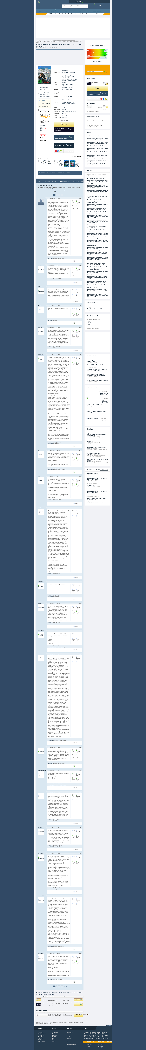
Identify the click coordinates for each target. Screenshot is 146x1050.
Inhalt (40, 181)
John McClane (41, 630)
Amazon (55, 40)
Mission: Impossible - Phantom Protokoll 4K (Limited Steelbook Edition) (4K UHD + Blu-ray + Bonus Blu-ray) (97, 160)
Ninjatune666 (89, 436)
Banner (53, 1038)
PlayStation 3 (93, 1033)
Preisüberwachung (42, 1033)
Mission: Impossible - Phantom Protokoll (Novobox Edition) (97, 149)
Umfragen (54, 1033)
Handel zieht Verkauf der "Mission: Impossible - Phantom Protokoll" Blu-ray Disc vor (97, 370)
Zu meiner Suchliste (44, 94)
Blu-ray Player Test (94, 1035)
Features (47, 181)
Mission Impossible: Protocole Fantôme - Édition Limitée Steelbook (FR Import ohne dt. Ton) (97, 237)
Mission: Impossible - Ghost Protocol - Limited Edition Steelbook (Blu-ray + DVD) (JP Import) (96, 209)
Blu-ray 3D (92, 1036)
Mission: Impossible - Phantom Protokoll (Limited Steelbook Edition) (97, 156)
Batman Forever (90, 441)
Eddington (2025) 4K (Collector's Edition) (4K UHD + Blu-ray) (97, 460)
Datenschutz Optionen (71, 1044)
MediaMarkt (64, 40)
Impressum (69, 1038)
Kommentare (77, 181)
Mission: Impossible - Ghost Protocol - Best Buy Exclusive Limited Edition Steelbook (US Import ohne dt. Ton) (97, 277)
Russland (71, 84)
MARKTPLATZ (80, 11)
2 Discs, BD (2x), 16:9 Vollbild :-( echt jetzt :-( (95, 502)
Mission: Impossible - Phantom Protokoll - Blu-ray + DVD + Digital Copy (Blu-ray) (52, 1004)
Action (71, 89)
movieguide (89, 454)
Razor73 (39, 450)
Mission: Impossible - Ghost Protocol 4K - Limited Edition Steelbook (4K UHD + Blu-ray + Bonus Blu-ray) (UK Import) (97, 253)
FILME (59, 11)
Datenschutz (69, 1042)
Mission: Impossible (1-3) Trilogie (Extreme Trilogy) (96, 309)
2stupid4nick (40, 953)
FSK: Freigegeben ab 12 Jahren (68, 94)
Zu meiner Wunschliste (45, 96)
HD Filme (98, 1033)
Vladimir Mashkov (72, 80)
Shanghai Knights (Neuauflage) (93, 453)
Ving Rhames (65, 80)
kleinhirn (39, 507)
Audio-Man (40, 747)
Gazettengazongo (90, 493)
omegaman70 (89, 501)
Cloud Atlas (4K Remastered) (104, 394)
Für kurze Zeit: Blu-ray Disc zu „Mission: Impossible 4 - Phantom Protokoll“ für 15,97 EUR (97, 365)
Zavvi (68, 40)
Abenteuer (67, 89)
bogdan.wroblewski (42, 770)
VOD (91, 1032)
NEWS (46, 11)
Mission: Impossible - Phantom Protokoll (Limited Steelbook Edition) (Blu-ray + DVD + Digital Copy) (97, 143)
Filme (42, 15)
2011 (71, 87)
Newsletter (40, 1032)
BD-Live (106, 1035)
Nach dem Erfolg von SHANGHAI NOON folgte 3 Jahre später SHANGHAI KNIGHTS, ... (96, 456)
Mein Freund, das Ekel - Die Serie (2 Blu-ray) (96, 447)
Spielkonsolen (101, 1032)
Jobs (53, 1041)
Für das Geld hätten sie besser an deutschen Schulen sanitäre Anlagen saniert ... (97, 488)
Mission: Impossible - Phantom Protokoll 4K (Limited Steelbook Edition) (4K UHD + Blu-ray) (97, 164)
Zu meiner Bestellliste (44, 92)
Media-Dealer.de (72, 40)
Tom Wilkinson (73, 79)
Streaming (95, 1038)
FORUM (72, 11)
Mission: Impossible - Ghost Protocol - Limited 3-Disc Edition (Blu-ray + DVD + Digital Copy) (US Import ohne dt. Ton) (97, 226)
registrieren (91, 120)
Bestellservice (41, 1035)
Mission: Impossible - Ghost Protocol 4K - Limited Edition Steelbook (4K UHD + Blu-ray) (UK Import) (97, 241)
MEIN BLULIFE (97, 11)
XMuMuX (40, 327)
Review (54, 181)
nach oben (109, 1025)
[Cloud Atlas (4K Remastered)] (93, 391)
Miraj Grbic (69, 76)
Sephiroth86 (40, 853)
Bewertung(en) (94, 45)
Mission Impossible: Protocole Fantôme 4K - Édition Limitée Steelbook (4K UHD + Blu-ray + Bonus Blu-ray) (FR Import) (96, 286)
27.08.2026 (104, 391)
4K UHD (103, 1036)
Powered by (73, 156)
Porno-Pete (40, 198)
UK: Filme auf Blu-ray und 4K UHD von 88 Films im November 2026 (51, 13)
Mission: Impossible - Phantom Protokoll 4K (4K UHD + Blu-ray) (97, 152)
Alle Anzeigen (104, 355)
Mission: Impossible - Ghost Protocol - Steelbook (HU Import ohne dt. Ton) (97, 205)
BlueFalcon (40, 603)
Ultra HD (102, 1033)
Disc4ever (88, 448)
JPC (57, 40)
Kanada (66, 84)
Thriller (63, 89)
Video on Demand (98, 1036)
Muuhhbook (40, 581)
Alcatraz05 (40, 827)
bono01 (88, 480)
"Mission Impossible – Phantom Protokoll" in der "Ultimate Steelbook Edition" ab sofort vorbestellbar (97, 380)
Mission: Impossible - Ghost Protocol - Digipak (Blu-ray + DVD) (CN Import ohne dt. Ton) (96, 230)
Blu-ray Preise (41, 1036)
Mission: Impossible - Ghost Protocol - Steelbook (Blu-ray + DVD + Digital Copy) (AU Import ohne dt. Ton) (97, 196)
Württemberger (41, 286)
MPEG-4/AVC (64, 113)
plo (38, 653)
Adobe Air (42, 127)
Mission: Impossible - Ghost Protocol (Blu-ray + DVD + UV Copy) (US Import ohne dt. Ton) (97, 177)
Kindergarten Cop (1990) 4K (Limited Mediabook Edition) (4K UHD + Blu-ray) (97, 479)
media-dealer (95, 82)
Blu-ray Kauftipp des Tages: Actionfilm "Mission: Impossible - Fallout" (97, 360)
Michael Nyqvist (69, 75)
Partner (53, 1039)
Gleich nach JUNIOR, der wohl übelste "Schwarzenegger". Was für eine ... (94, 496)
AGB (67, 1041)
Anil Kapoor (64, 72)
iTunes (41, 129)
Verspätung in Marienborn (102, 421)
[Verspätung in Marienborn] (92, 418)
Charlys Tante (40, 354)
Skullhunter (89, 474)
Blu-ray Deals (100, 1046)
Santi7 (39, 476)
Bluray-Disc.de (38, 15)
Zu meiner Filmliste (44, 87)
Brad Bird (64, 82)
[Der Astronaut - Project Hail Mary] (94, 397)
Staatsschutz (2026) (91, 485)
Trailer (87, 1038)
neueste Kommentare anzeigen (93, 504)
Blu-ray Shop (100, 1038)
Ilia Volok (69, 72)
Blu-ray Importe (106, 1038)
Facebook (69, 1033)
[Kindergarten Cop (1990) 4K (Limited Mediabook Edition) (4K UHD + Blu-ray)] (97, 405)
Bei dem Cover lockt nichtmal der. (93, 476)
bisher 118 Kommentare (97, 61)
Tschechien (64, 85)
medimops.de (95, 106)
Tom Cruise (67, 79)
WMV (41, 131)
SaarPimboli (89, 486)
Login (99, 5)
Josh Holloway (68, 73)
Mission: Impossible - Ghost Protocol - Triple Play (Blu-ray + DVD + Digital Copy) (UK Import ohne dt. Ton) (97, 191)
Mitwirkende (69, 1039)
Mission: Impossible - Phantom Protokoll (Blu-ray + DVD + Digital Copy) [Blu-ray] (52, 999)
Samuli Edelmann (69, 77)
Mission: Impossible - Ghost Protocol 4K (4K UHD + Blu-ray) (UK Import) (97, 244)
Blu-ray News (100, 1044)
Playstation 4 (87, 1036)
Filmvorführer (40, 792)
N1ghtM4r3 (89, 442)
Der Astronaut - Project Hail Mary (105, 402)
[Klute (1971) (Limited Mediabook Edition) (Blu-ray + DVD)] (97, 412)
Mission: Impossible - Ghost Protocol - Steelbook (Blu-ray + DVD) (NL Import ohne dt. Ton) (97, 212)
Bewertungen (64, 181)
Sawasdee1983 (41, 895)
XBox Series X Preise (42, 1042)
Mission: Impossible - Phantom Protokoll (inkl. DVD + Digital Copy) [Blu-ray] (55, 1015)
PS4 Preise (40, 1038)
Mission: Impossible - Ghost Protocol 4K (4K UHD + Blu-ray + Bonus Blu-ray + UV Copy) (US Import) (97, 234)
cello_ (89, 324)
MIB (89, 321)
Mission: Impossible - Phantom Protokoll (95, 145)
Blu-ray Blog (54, 1035)
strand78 (39, 265)
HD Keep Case (65, 92)
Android (41, 128)
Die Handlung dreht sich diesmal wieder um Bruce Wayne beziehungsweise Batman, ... (97, 444)
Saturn (60, 40)
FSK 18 (89, 11)
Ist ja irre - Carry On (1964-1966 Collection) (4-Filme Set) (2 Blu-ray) (96, 499)
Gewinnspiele (55, 1032)
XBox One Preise (41, 1041)
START (40, 11)
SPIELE (65, 11)
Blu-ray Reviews (87, 1035)
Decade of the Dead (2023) (92, 473)
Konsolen (91, 1038)
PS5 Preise (40, 1039)
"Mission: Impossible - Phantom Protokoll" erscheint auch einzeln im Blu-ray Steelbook (96, 375)
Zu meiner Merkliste (44, 89)
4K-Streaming (87, 1032)
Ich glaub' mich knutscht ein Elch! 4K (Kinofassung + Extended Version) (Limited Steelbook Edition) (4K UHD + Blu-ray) (97, 434)
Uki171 (39, 305)
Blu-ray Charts (95, 1032)
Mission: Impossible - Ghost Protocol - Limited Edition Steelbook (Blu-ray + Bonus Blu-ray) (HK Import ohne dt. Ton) (97, 291)
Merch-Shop (54, 1036)
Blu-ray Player (101, 1035)
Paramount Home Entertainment (69, 67)
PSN (41, 130)
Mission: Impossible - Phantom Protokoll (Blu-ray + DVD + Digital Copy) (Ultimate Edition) (97, 139)
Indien (63, 84)
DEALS (53, 11)
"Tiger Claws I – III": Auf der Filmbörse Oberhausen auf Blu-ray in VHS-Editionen (85, 13)
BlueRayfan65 (91, 322)
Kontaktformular (70, 1032)
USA (68, 85)
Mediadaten (69, 1036)
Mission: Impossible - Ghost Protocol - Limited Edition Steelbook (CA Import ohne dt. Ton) (96, 282)
